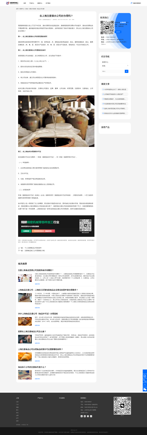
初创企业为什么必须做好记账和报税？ (114, 113)
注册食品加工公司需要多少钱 (35, 250)
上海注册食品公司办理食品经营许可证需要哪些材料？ (40, 349)
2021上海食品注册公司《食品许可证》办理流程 (38, 313)
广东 (17, 404)
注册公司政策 (32, 9)
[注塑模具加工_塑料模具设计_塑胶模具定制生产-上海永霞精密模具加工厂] (12, 3)
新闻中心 (40, 3)
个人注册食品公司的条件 (33, 248)
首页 (25, 3)
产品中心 (31, 3)
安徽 (17, 407)
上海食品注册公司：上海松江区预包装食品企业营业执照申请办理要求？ (48, 289)
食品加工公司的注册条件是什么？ (32, 367)
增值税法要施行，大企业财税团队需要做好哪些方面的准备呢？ (115, 99)
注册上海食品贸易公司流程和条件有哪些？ (36, 270)
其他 (26, 9)
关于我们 (48, 3)
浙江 (17, 410)
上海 (17, 398)
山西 (17, 415)
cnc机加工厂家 (24, 424)
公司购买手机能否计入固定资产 (113, 94)
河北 (17, 412)
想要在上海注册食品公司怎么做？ (32, 331)
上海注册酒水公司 (87, 28)
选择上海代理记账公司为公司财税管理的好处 (115, 108)
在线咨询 (118, 32)
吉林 (17, 421)
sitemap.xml (74, 430)
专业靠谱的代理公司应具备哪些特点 (115, 104)
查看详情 (37, 284)
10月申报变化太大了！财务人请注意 (115, 89)
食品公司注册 (40, 9)
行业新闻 (62, 398)
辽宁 (17, 418)
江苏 (17, 402)
